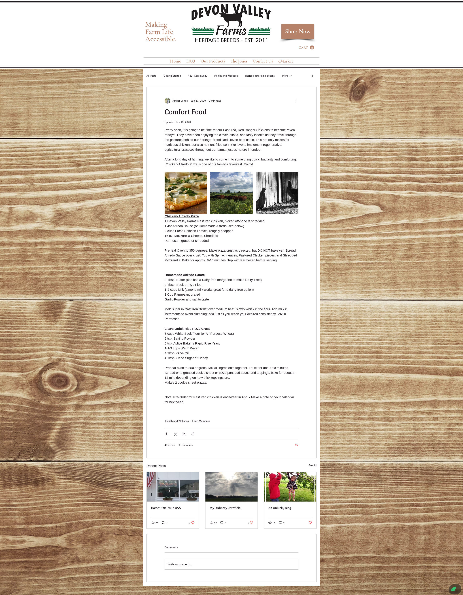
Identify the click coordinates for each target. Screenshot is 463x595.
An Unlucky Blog (279, 508)
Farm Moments (201, 420)
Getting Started (172, 75)
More (285, 75)
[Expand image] (186, 193)
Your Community (197, 75)
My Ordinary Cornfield (225, 508)
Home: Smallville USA (166, 508)
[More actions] (296, 101)
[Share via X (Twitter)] (175, 434)
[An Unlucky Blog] (290, 487)
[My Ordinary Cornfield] (231, 487)
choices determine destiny (260, 75)
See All (313, 465)
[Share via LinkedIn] (184, 434)
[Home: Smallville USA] (173, 487)
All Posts (151, 75)
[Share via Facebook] (166, 434)
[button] (306, 47)
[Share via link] (193, 434)
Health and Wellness (226, 75)
